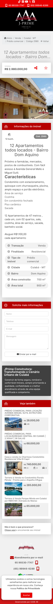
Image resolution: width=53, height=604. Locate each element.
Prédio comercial (15, 41)
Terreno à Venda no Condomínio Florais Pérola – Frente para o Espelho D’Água (24, 478)
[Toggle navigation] (45, 11)
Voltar (46, 41)
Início (9, 38)
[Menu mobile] (26, 19)
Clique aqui (10, 530)
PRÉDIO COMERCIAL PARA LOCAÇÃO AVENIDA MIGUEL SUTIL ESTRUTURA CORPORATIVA (23, 413)
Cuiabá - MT (30, 38)
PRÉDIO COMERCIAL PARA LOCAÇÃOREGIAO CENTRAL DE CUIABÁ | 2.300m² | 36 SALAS (25, 436)
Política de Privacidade (28, 588)
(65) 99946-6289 (39, 5)
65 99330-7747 (16, 5)
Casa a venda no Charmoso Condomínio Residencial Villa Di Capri (24, 458)
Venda (18, 38)
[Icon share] (19, 1)
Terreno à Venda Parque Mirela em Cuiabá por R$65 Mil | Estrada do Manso (26, 499)
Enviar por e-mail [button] (27, 354)
